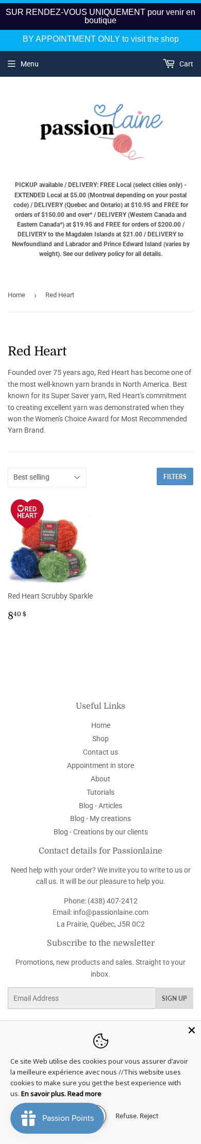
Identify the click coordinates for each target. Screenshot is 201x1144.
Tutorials (100, 792)
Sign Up (174, 998)
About (100, 779)
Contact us (100, 752)
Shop (100, 739)
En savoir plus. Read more (61, 1093)
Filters (175, 477)
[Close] (192, 1030)
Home (16, 295)
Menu (30, 64)
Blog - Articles (100, 805)
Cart (185, 64)
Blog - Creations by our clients (101, 832)
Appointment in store (100, 765)
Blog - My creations (100, 818)
